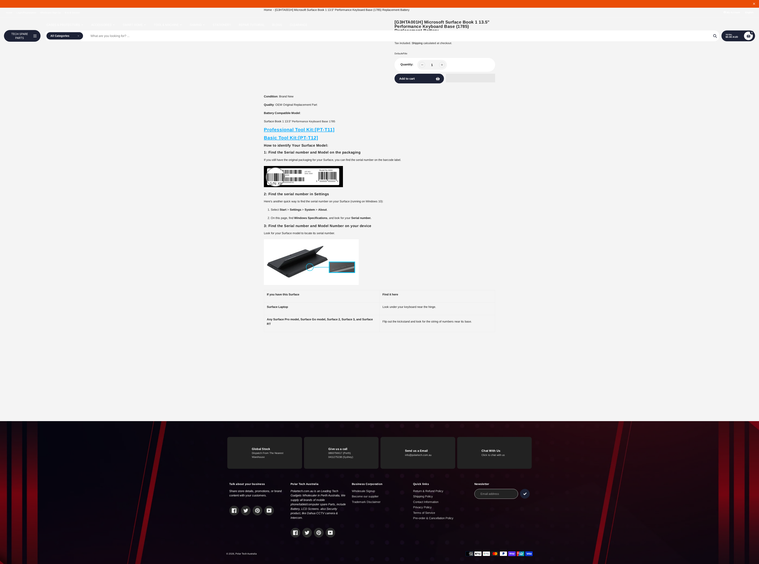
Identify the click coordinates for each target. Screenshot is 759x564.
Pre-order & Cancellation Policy (433, 518)
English (749, 12)
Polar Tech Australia (246, 553)
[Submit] (525, 494)
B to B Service (72, 12)
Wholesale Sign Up (50, 12)
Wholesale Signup (363, 491)
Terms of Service (424, 512)
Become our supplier (365, 496)
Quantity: (406, 64)
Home (9, 12)
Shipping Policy (423, 496)
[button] (470, 78)
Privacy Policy (422, 507)
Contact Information (425, 502)
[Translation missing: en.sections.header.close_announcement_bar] (754, 4)
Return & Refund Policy (428, 491)
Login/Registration (26, 12)
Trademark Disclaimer (366, 502)
